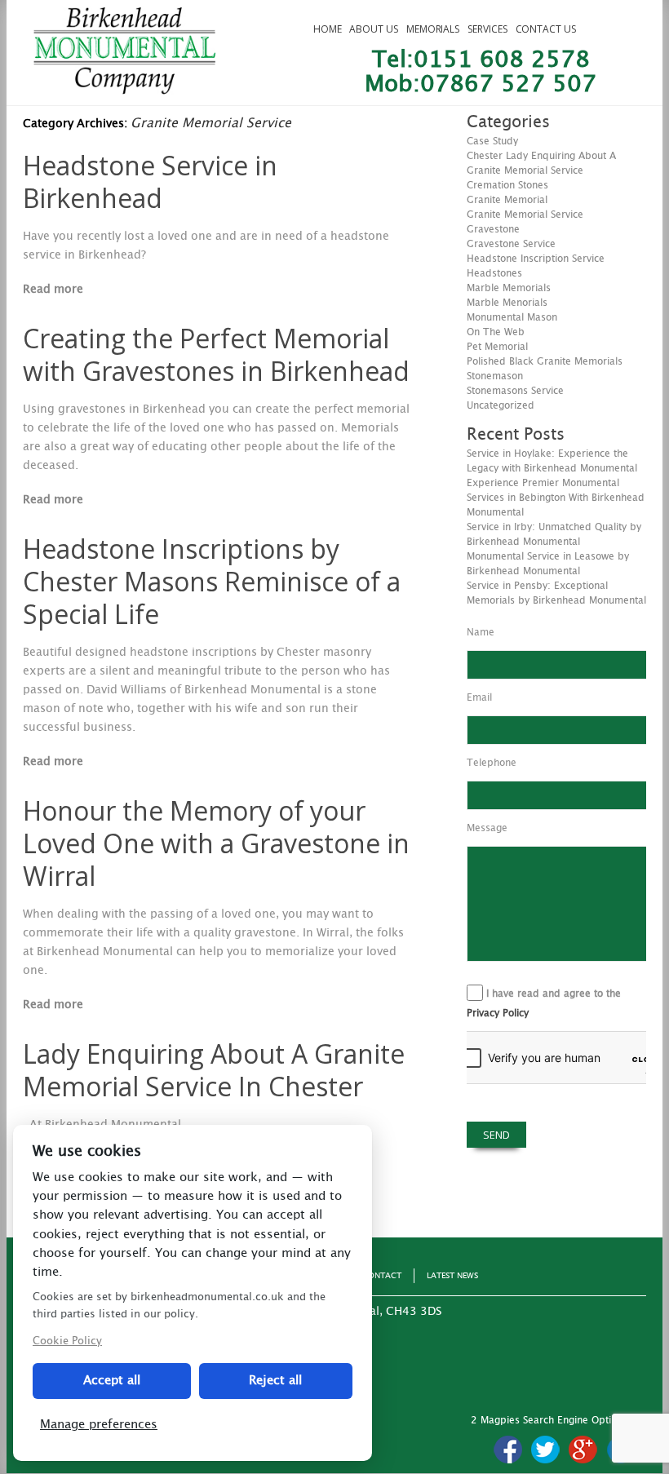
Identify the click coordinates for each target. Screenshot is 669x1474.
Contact (381, 1276)
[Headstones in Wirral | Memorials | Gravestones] (124, 87)
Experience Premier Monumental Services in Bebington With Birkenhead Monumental (556, 497)
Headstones (494, 273)
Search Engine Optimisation (586, 1420)
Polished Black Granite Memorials (544, 361)
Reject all (275, 1380)
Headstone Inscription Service (536, 258)
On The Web (496, 332)
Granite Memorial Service (525, 214)
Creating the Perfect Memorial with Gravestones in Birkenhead (216, 354)
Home (327, 29)
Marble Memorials (509, 288)
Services (487, 29)
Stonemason (495, 376)
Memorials (432, 29)
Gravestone (493, 229)
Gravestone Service (511, 244)
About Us (373, 29)
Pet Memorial (497, 347)
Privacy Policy (498, 1013)
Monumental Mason (512, 317)
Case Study (492, 141)
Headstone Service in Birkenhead (150, 181)
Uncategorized (500, 405)
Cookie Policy (67, 1341)
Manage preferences (98, 1425)
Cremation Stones (507, 185)
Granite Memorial (507, 200)
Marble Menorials (507, 303)
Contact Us (546, 29)
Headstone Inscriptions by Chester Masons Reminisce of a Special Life (212, 581)
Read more (53, 289)
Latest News (452, 1276)
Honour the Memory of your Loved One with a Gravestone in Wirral (216, 843)
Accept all (111, 1380)
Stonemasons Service (515, 391)
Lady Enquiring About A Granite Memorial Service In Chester (214, 1070)
